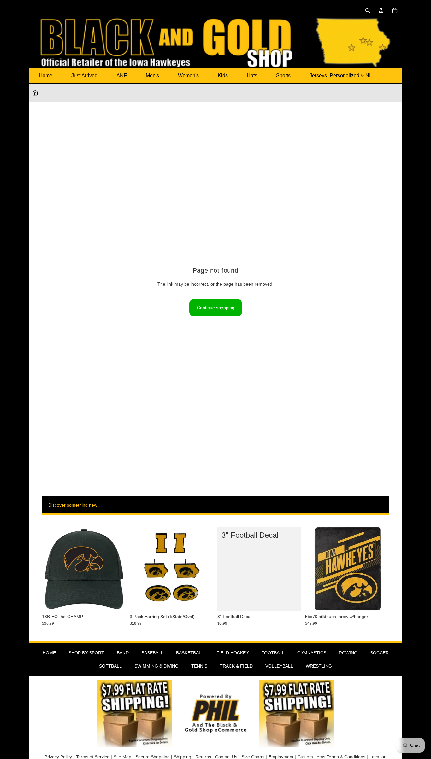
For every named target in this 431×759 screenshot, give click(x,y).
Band (123, 652)
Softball (110, 666)
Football (273, 652)
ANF (121, 75)
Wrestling (319, 666)
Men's (152, 75)
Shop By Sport (86, 652)
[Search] (368, 10)
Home (45, 75)
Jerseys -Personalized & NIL (341, 75)
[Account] (381, 10)
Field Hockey (232, 652)
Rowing (348, 652)
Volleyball (279, 666)
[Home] (35, 93)
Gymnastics (311, 652)
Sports (283, 75)
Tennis (199, 666)
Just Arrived (84, 75)
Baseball (152, 652)
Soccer (379, 652)
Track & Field (236, 666)
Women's (188, 75)
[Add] (116, 600)
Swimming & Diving (156, 666)
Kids (223, 75)
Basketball (190, 652)
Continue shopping (215, 307)
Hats (252, 75)
